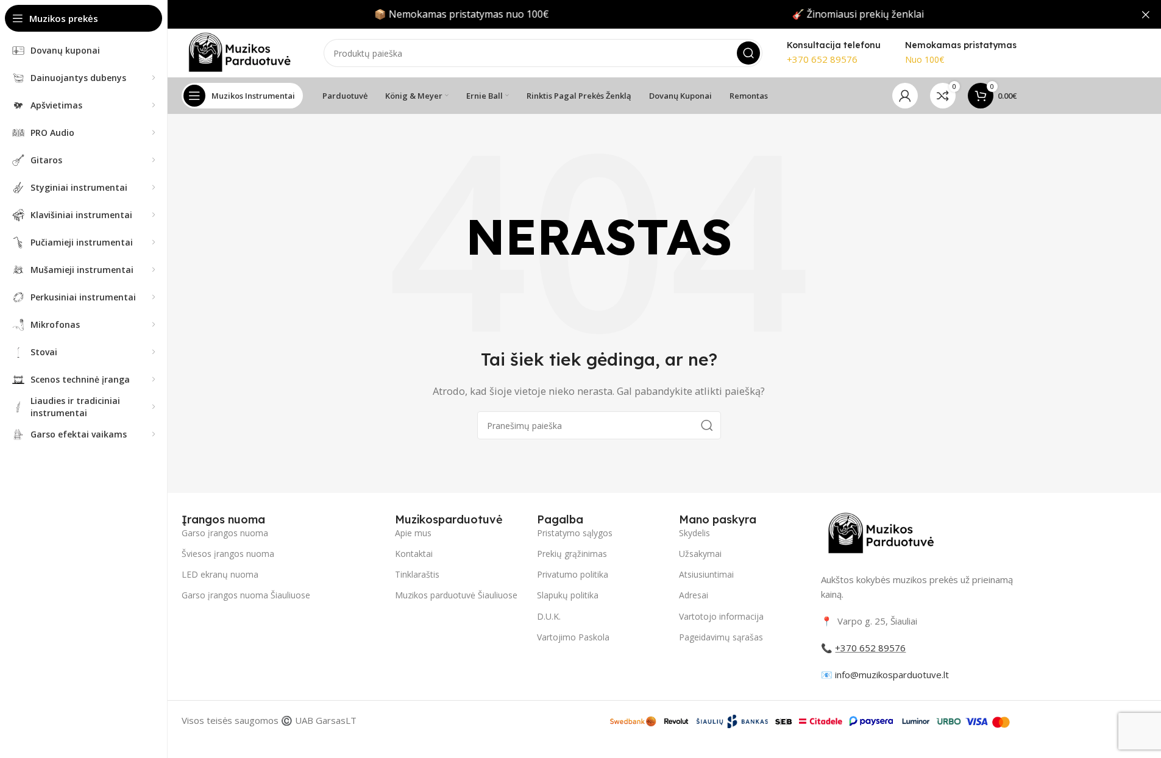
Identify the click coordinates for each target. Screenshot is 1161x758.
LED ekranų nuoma (220, 574)
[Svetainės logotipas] (240, 52)
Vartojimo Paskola (573, 637)
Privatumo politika (572, 574)
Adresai (693, 595)
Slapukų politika (567, 595)
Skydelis (694, 533)
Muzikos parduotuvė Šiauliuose (456, 595)
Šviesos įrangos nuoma (228, 553)
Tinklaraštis (417, 574)
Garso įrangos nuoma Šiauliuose (246, 595)
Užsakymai (700, 553)
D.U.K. (549, 616)
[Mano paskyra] (905, 95)
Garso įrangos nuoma (225, 533)
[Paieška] (748, 53)
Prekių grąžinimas (572, 553)
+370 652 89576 (822, 59)
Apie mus (413, 533)
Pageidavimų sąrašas (721, 637)
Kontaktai (414, 553)
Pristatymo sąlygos (574, 533)
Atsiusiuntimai (706, 574)
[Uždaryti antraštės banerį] (1146, 14)
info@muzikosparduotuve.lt (892, 674)
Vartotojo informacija (721, 616)
